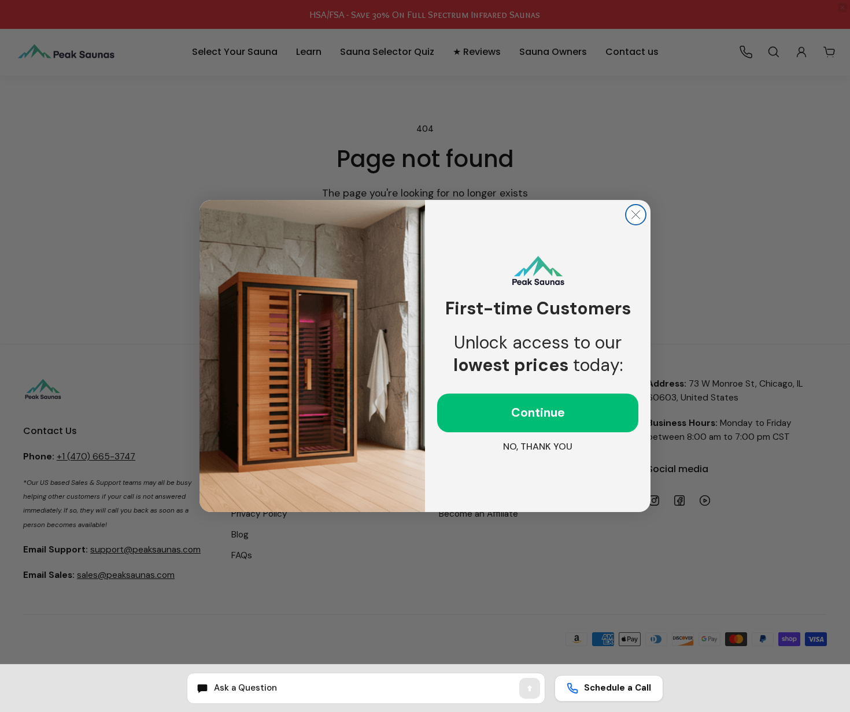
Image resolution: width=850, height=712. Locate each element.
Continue (538, 413)
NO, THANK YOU (537, 446)
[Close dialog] (636, 215)
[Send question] (529, 688)
